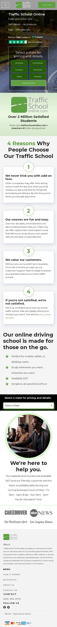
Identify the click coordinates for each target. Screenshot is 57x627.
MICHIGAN (37, 70)
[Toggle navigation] (5, 5)
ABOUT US (8, 585)
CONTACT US (10, 590)
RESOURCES (9, 580)
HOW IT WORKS (11, 574)
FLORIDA (19, 70)
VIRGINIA (38, 76)
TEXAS (19, 76)
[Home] (22, 5)
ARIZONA (19, 63)
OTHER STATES (28, 83)
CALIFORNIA (38, 63)
